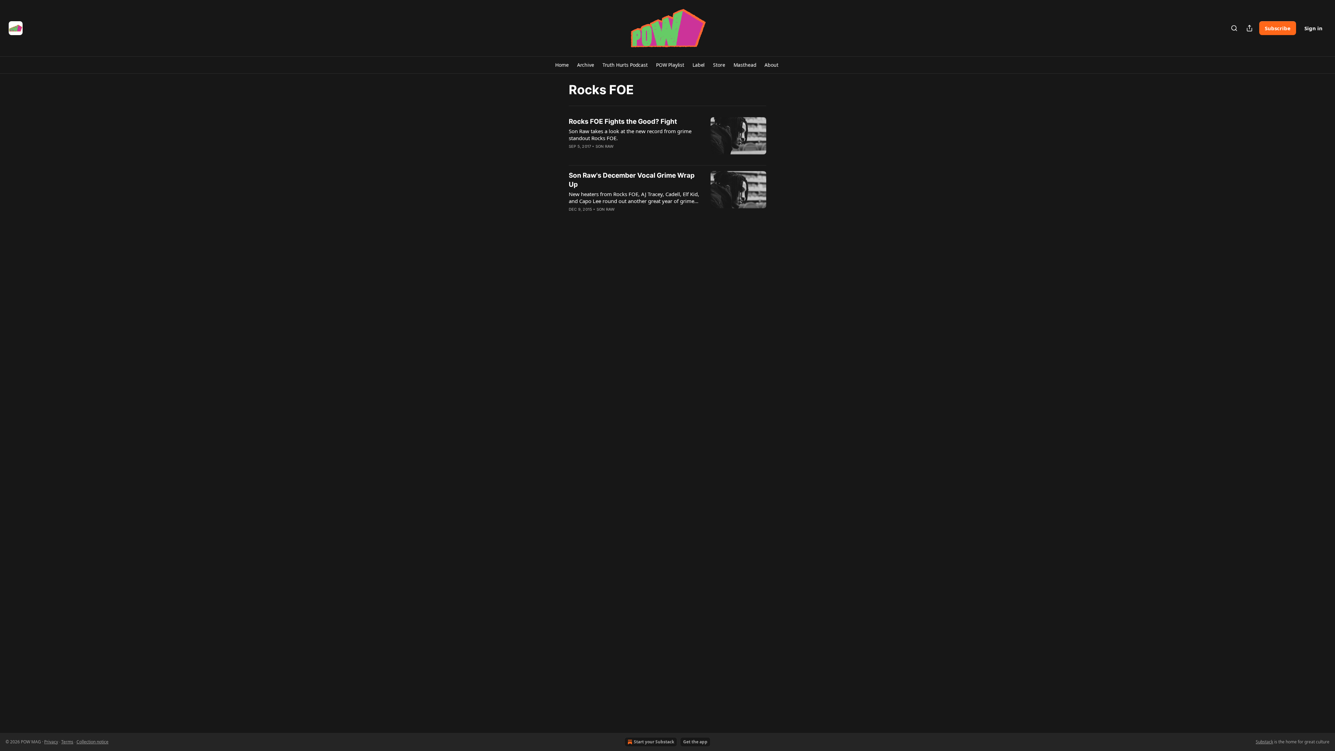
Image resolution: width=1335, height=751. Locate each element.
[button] (562, 65)
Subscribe (1277, 28)
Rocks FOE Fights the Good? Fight (623, 122)
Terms (67, 742)
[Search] (1234, 28)
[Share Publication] (1249, 28)
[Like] (573, 155)
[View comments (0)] (614, 155)
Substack (1264, 742)
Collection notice (92, 742)
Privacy (51, 742)
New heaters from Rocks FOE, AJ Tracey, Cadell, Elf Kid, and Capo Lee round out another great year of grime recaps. (634, 197)
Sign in (1313, 28)
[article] (667, 138)
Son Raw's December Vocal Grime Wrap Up (632, 179)
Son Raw (605, 146)
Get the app (695, 742)
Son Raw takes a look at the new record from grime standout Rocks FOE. (630, 135)
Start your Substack (654, 742)
